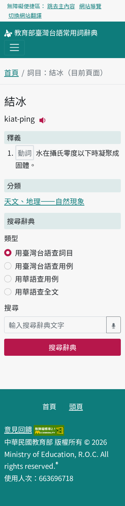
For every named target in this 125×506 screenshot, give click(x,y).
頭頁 (76, 406)
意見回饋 (18, 429)
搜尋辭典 (62, 347)
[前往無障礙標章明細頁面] (49, 429)
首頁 (11, 72)
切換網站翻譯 (25, 15)
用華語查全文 (37, 291)
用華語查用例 (37, 278)
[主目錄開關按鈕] (14, 47)
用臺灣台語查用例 (44, 265)
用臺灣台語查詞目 (44, 252)
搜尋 (11, 307)
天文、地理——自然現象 (44, 201)
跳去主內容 (61, 6)
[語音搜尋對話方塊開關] (113, 325)
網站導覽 (90, 6)
